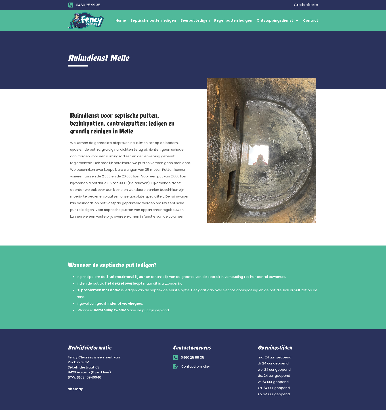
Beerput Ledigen (195, 20)
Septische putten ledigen (153, 20)
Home (120, 20)
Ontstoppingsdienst (275, 20)
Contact (310, 20)
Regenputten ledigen (233, 20)
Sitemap (75, 389)
